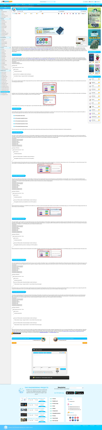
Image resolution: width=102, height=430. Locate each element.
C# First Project (3, 17)
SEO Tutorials (55, 420)
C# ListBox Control (27, 48)
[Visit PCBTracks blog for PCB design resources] (94, 49)
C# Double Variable (4, 26)
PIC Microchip (93, 89)
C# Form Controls (3, 72)
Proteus (93, 85)
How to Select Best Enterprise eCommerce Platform (66, 338)
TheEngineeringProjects (43, 332)
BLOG (11, 4)
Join (98, 1)
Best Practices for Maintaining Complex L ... (37, 408)
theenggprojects (72, 401)
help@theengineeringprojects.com (74, 408)
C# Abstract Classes (4, 60)
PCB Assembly (98, 4)
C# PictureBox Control (4, 91)
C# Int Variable (3, 24)
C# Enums (2, 66)
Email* (41, 367)
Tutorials (37, 399)
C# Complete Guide (4, 11)
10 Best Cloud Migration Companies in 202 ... (37, 398)
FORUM (24, 4)
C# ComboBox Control (4, 76)
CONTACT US (98, 425)
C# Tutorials (93, 113)
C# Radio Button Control (4, 83)
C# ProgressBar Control (4, 94)
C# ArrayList (3, 30)
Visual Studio (93, 92)
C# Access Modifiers (4, 64)
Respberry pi (55, 401)
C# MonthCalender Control (5, 90)
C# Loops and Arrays (4, 46)
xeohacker (42, 399)
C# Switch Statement (4, 43)
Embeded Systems (94, 116)
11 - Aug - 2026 (31, 410)
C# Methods (3, 52)
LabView (93, 106)
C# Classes (2, 49)
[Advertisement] (49, 19)
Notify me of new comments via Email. (38, 372)
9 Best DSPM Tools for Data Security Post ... (36, 403)
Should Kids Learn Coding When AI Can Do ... (37, 418)
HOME (5, 4)
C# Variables (3, 20)
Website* (49, 367)
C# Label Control (3, 79)
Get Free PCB (92, 4)
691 (85, 13)
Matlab (53, 408)
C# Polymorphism (3, 56)
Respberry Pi (93, 82)
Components (93, 109)
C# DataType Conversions (4, 33)
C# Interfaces (3, 59)
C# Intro (2, 13)
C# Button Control (3, 75)
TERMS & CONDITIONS (77, 425)
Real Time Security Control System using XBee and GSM (20, 338)
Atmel (53, 406)
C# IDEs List (3, 14)
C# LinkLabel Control (4, 80)
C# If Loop (2, 40)
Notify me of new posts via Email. (49, 372)
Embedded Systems (56, 413)
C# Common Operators (4, 34)
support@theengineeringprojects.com (75, 409)
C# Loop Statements (3, 37)
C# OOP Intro (3, 67)
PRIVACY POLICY (85, 425)
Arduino (54, 398)
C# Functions (2, 47)
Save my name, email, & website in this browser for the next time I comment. (43, 371)
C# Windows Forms (3, 70)
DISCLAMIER (92, 425)
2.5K (14, 13)
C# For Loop (3, 44)
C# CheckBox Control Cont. (5, 86)
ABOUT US (39, 4)
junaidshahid (62, 11)
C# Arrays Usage (3, 31)
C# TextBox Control (48, 48)
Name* (34, 367)
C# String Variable (3, 27)
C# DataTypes (2, 18)
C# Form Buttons (3, 73)
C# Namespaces (3, 53)
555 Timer (93, 99)
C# (41, 11)
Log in (97, 1)
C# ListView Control (4, 93)
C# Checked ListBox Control (5, 87)
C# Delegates (3, 63)
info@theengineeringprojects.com (74, 406)
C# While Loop (3, 39)
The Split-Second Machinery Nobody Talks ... (37, 413)
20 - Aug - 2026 (31, 399)
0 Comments (84, 11)
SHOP (17, 4)
